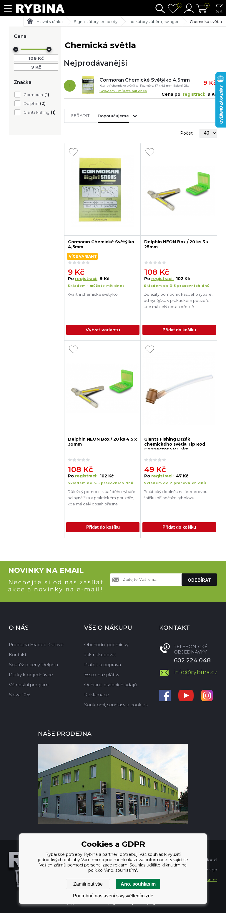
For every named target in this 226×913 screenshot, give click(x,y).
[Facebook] (165, 696)
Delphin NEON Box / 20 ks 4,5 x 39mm (102, 442)
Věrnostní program (29, 684)
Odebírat (199, 580)
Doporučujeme (113, 115)
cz (219, 6)
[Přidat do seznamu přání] (73, 152)
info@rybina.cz (195, 672)
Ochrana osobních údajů (110, 684)
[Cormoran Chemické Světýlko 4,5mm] (89, 86)
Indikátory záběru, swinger (154, 21)
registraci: (194, 94)
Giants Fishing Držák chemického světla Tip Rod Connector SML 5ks (174, 443)
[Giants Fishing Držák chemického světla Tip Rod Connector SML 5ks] (178, 388)
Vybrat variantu (103, 330)
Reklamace (96, 694)
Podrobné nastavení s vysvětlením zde (113, 895)
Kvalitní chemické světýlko (93, 294)
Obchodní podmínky (106, 644)
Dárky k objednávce (31, 674)
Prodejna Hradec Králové (36, 644)
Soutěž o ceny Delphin (33, 664)
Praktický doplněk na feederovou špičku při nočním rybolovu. (175, 494)
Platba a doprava (102, 664)
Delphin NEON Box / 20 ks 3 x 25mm (176, 244)
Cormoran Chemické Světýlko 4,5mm (144, 80)
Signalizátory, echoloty (95, 21)
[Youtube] (186, 696)
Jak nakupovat (100, 654)
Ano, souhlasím (138, 883)
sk (219, 11)
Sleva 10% (19, 694)
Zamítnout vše (88, 883)
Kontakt (17, 654)
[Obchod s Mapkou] (113, 784)
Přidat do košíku (179, 329)
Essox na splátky (101, 674)
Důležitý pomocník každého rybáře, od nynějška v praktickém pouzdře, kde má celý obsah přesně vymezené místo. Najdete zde (178, 301)
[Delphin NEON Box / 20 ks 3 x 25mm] (178, 191)
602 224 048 (192, 660)
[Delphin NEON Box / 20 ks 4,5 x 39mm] (102, 388)
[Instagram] (207, 696)
